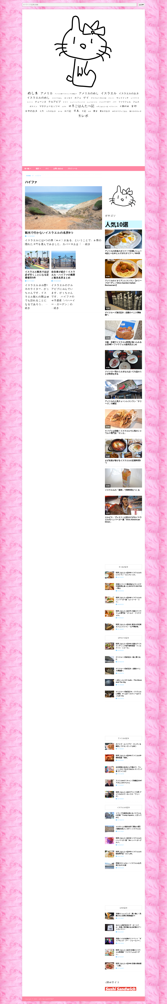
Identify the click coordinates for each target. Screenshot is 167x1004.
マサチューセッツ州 (49, 106)
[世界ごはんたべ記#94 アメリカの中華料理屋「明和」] (109, 757)
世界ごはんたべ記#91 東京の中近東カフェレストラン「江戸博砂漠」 (128, 625)
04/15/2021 (121, 577)
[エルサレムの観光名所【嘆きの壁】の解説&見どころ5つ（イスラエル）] (109, 829)
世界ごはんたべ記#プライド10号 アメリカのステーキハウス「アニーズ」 (128, 794)
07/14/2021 (121, 968)
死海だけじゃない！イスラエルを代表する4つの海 (128, 864)
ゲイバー (111, 98)
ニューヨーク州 (92, 102)
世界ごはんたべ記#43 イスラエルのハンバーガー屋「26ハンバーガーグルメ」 (128, 840)
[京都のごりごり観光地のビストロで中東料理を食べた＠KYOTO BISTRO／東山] (109, 586)
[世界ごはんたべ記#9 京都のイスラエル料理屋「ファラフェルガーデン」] (109, 952)
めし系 (33, 93)
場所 (37, 168)
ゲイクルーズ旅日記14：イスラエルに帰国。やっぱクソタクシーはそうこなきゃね (128, 693)
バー (115, 102)
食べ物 (26, 168)
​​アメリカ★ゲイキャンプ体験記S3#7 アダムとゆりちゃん (129, 781)
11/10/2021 (121, 785)
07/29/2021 (121, 618)
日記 (84, 111)
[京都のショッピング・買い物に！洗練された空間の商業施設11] (109, 916)
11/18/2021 (121, 749)
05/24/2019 (121, 673)
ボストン (33, 106)
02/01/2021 (121, 831)
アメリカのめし (89, 93)
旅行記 (67, 111)
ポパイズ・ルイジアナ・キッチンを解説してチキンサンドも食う (128, 745)
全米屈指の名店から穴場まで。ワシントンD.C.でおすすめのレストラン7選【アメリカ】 (129, 769)
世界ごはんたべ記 (81, 105)
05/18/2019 (121, 662)
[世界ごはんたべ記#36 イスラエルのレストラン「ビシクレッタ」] (109, 575)
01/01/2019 (121, 774)
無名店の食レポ (135, 111)
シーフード (135, 98)
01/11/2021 (31, 281)
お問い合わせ (58, 168)
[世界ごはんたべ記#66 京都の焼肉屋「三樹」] (109, 965)
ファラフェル (125, 102)
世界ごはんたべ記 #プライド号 (107, 106)
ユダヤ (64, 106)
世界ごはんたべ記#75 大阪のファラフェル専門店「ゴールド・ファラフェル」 (128, 613)
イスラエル (109, 93)
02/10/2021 (121, 957)
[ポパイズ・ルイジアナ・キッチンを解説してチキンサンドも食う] (109, 746)
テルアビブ (54, 102)
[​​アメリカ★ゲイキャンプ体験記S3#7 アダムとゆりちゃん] (109, 783)
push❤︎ (141, 5)
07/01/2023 (121, 943)
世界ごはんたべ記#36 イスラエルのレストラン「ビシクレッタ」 (128, 573)
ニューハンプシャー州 (77, 102)
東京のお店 (105, 111)
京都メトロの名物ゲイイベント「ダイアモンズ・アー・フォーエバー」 (128, 939)
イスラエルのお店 (129, 93)
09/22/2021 (121, 760)
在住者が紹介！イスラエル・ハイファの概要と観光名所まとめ (63, 274)
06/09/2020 (121, 868)
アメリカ (47, 93)
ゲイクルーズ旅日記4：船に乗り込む (128, 658)
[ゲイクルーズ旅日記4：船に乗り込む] (109, 659)
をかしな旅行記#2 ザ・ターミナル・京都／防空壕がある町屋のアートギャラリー (128, 927)
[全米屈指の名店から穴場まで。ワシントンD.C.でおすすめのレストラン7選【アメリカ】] (109, 769)
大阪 (42, 111)
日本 (76, 110)
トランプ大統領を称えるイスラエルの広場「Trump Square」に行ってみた (129, 815)
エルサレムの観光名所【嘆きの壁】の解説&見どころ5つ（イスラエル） (129, 827)
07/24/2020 (57, 281)
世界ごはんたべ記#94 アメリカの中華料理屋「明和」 (128, 756)
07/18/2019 (121, 820)
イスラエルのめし (38, 97)
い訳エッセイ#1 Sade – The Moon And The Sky (129, 681)
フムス (136, 102)
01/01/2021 (121, 918)
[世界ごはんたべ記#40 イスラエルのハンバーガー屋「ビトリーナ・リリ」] (109, 600)
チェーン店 (40, 102)
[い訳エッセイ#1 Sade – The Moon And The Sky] (109, 682)
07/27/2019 (121, 698)
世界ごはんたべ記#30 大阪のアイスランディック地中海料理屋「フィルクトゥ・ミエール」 (128, 646)
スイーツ (30, 102)
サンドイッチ (122, 98)
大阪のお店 (51, 111)
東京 (95, 111)
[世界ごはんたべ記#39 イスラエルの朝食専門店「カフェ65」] (109, 854)
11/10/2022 (31, 236)
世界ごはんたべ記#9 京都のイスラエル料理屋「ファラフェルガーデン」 (128, 952)
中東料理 (124, 106)
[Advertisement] (83, 144)
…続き (87, 244)
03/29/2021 (121, 650)
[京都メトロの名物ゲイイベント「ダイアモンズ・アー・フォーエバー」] (109, 940)
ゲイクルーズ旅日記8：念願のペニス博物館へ (128, 669)
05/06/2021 (121, 845)
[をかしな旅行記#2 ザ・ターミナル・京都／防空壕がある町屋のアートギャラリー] (109, 927)
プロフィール (72, 168)
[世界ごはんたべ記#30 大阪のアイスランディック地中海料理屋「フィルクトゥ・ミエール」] (109, 646)
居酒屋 (60, 111)
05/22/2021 (121, 932)
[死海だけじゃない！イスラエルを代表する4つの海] (109, 865)
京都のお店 (31, 111)
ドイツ (65, 102)
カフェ (78, 98)
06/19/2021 (121, 799)
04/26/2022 (121, 591)
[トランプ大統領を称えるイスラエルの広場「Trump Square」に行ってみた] (109, 815)
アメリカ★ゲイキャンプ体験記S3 (66, 93)
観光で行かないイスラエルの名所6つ (49, 232)
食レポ (83, 115)
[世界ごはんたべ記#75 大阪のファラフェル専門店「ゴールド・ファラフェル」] (109, 613)
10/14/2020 (121, 685)
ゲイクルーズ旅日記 (98, 98)
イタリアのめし (57, 98)
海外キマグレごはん (119, 111)
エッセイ (68, 98)
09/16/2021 (121, 629)
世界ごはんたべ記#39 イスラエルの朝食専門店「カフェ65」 (128, 852)
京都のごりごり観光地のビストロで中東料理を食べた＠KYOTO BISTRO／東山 (129, 586)
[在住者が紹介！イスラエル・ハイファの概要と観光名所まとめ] (63, 260)
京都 (134, 106)
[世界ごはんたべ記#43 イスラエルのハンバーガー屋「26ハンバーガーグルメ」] (109, 840)
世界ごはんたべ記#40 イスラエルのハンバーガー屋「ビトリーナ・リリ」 (128, 599)
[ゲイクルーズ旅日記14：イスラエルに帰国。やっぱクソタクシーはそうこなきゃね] (109, 694)
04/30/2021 (121, 604)
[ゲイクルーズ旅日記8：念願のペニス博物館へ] (109, 671)
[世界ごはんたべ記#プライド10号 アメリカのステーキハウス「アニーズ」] (109, 794)
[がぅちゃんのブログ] (83, 87)
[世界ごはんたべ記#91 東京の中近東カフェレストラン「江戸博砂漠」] (109, 626)
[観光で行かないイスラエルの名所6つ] (63, 208)
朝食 (89, 111)
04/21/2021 (121, 856)
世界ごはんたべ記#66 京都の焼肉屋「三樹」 (128, 964)
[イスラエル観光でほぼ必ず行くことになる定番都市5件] (37, 260)
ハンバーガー (105, 102)
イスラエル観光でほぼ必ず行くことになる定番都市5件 (37, 274)
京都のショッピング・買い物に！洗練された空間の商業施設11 (128, 914)
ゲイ (86, 97)
